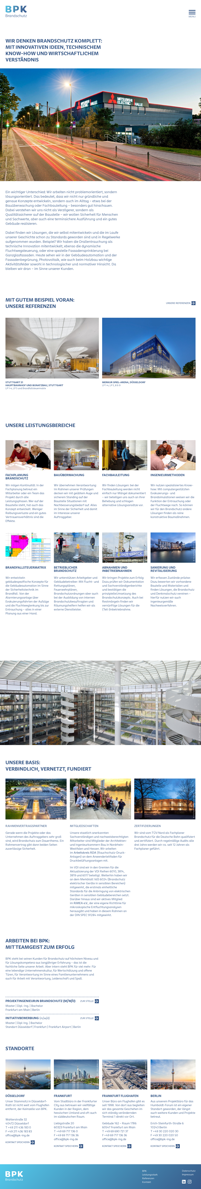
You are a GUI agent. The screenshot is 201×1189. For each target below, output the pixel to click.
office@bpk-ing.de (17, 1135)
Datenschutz (189, 1171)
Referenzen (148, 1178)
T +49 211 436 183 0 (18, 1127)
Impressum (188, 1174)
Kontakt (146, 1182)
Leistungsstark (150, 1175)
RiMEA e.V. (81, 903)
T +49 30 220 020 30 (164, 1131)
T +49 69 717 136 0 (66, 1131)
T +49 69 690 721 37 (115, 1131)
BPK (144, 1171)
